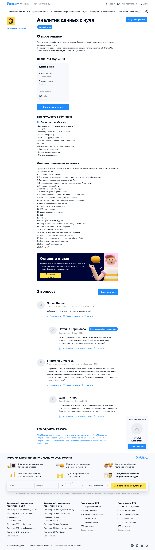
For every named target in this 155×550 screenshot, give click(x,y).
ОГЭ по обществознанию (128, 514)
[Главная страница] (13, 3)
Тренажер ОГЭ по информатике (58, 528)
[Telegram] (137, 545)
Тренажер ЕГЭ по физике (18, 532)
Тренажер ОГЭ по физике (55, 532)
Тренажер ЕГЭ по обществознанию (14, 519)
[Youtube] (141, 545)
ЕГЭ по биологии (88, 518)
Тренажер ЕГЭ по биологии (19, 524)
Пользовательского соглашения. (128, 493)
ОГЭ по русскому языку (128, 507)
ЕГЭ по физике (87, 526)
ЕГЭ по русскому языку (91, 507)
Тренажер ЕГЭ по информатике (21, 528)
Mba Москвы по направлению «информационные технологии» (64, 435)
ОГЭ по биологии (125, 518)
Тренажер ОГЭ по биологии (56, 524)
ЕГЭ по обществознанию (92, 514)
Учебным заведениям (16, 545)
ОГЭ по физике (124, 526)
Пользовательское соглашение (67, 545)
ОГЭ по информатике (126, 522)
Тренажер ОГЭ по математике (57, 513)
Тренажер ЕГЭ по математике (20, 513)
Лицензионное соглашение (40, 545)
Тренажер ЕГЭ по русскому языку (22, 510)
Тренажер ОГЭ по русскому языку (59, 510)
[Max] (146, 545)
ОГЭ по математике (126, 510)
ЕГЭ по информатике (90, 522)
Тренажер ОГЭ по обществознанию (51, 519)
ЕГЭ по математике (89, 510)
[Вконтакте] (132, 545)
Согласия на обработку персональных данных (85, 493)
